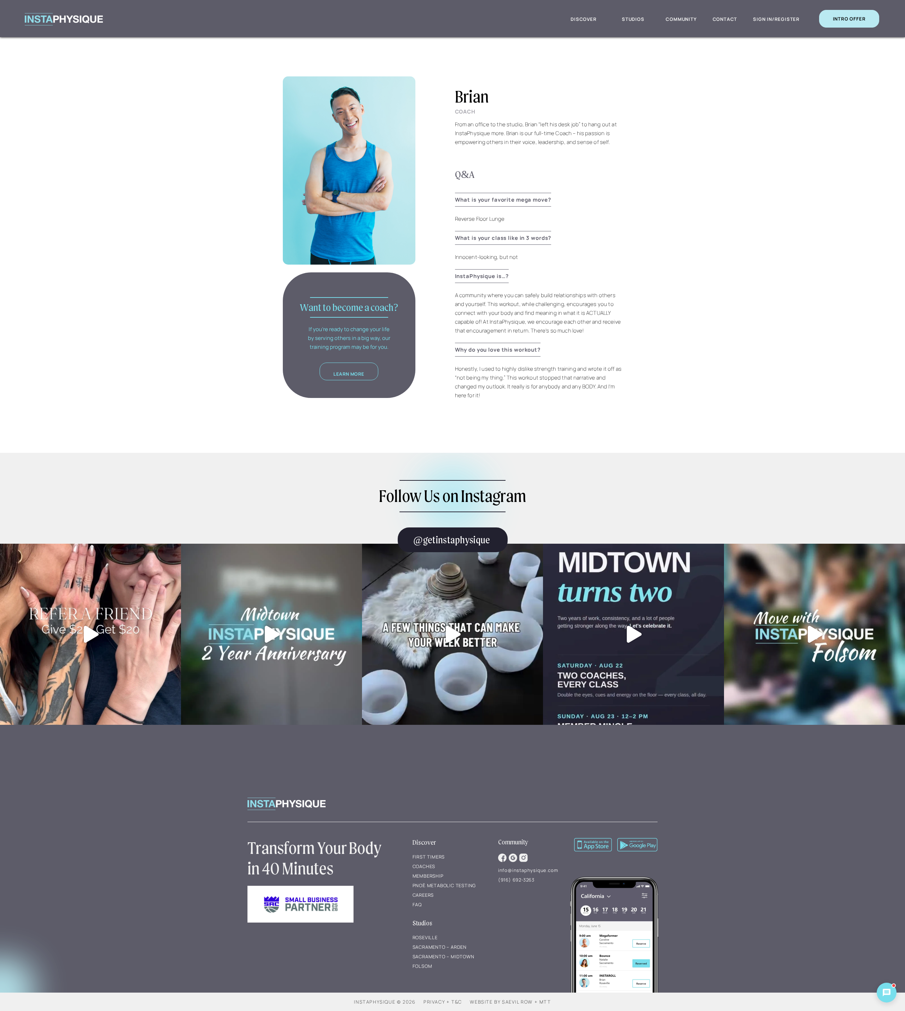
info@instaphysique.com (528, 870)
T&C (456, 1002)
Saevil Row (517, 1002)
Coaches (424, 866)
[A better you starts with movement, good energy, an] (452, 634)
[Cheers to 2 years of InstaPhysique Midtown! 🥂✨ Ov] (271, 634)
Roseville (425, 937)
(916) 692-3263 (516, 880)
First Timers (429, 857)
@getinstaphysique (451, 540)
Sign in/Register (776, 19)
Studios (633, 19)
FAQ (417, 904)
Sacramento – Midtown (443, 956)
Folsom (422, 966)
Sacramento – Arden (440, 947)
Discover (583, 19)
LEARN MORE (348, 374)
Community (681, 19)
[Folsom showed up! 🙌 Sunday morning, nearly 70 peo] (814, 634)
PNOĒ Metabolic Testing (444, 885)
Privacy (434, 1002)
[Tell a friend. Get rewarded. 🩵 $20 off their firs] (90, 634)
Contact (725, 19)
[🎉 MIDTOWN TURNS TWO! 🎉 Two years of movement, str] (633, 634)
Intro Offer (849, 19)
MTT (545, 1002)
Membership (428, 876)
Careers (423, 895)
